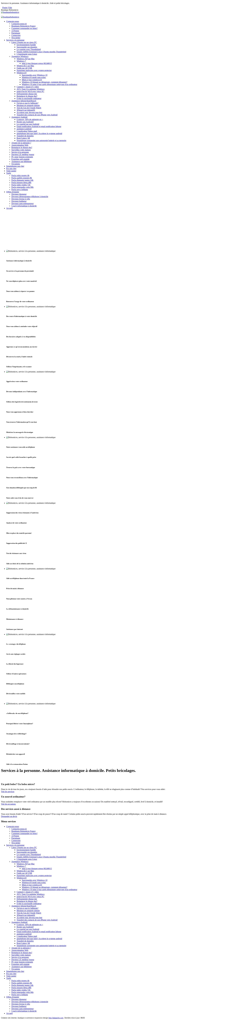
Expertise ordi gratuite (20, 159)
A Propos (15, 31)
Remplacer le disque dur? (27, 96)
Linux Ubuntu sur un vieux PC (24, 42)
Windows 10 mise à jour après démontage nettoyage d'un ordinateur (49, 84)
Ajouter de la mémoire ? (21, 143)
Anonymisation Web (19, 145)
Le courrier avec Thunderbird (29, 49)
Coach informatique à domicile (24, 206)
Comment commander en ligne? (24, 28)
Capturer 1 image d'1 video (28, 87)
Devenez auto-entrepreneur (22, 203)
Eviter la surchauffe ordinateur (29, 98)
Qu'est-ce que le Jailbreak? (27, 103)
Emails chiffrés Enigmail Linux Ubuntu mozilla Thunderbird (41, 52)
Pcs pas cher (11, 168)
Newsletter (15, 38)
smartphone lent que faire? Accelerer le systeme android (39, 133)
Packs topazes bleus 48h (21, 182)
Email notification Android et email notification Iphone (39, 126)
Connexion (15, 35)
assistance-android (24, 129)
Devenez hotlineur (18, 201)
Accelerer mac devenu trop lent (29, 112)
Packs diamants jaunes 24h (22, 180)
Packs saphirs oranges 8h (21, 178)
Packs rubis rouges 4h (20, 175)
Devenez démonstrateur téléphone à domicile (29, 196)
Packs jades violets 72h (20, 185)
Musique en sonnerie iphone (28, 105)
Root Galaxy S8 (23, 138)
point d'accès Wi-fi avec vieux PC (30, 91)
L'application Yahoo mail (27, 131)
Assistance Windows (19, 56)
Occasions (15, 164)
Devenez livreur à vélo (20, 199)
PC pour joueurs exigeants (22, 157)
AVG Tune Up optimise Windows (30, 89)
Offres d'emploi (12, 192)
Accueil (9, 208)
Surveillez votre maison (21, 150)
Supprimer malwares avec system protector (34, 70)
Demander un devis (9, 816)
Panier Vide (7, 7)
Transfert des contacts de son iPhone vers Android (37, 115)
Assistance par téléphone (21, 161)
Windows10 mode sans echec (34, 77)
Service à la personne (20, 152)
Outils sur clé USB (24, 68)
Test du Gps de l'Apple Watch (29, 108)
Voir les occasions (8, 804)
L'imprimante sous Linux (27, 54)
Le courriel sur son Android (28, 124)
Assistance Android (19, 117)
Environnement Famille (26, 45)
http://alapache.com (56, 1018)
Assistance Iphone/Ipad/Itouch (23, 101)
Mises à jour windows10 (32, 80)
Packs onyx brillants (19, 189)
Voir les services (7, 791)
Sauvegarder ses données (27, 47)
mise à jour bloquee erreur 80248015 (37, 63)
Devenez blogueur (18, 194)
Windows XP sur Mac (26, 59)
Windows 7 (21, 61)
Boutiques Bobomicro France (23, 26)
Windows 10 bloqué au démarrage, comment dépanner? (44, 82)
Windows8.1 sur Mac (25, 66)
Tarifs (8, 173)
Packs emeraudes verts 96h (22, 187)
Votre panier (11, 171)
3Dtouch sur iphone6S (26, 110)
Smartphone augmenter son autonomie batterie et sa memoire (41, 140)
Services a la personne (15, 40)
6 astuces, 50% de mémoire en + (30, 119)
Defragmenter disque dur (27, 94)
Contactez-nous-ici (19, 24)
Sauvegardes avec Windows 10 (34, 75)
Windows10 (21, 73)
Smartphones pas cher (15, 166)
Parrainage (15, 33)
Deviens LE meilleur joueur (22, 154)
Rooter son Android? (25, 122)
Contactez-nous (12, 21)
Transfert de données (25, 136)
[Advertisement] (124, 229)
